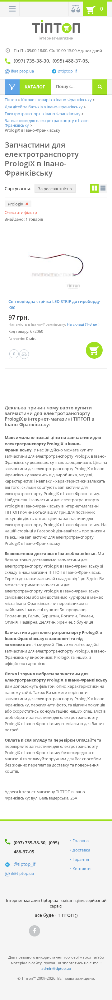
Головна (80, 840)
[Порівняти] (75, 9)
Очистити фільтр (21, 212)
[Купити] (94, 350)
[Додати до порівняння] (24, 354)
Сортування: (18, 188)
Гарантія (80, 859)
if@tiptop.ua (22, 873)
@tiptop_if (67, 71)
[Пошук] (99, 87)
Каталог (35, 87)
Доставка (81, 850)
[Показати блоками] (94, 188)
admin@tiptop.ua (56, 968)
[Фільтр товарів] (12, 87)
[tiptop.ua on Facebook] (34, 930)
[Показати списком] (103, 188)
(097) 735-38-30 (29, 843)
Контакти (81, 868)
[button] (12, 9)
